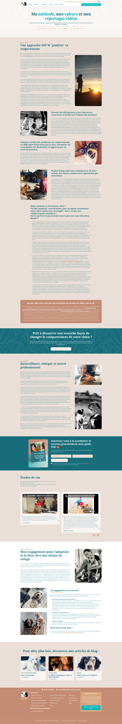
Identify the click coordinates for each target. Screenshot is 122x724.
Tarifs (51, 4)
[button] (37, 5)
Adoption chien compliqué (38, 705)
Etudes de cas (53, 703)
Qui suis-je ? (72, 695)
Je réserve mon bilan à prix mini (61, 349)
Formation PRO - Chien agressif (58, 695)
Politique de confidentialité (69, 720)
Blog (56, 4)
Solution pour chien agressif (38, 700)
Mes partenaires (73, 700)
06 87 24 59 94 (49, 689)
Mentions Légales (82, 720)
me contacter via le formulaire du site (73, 632)
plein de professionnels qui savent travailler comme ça (75, 311)
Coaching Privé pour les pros (57, 697)
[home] (23, 4)
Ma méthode (42, 28)
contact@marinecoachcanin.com (69, 689)
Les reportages (65, 28)
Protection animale (55, 700)
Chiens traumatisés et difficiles (39, 703)
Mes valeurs (53, 28)
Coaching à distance (36, 695)
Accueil (30, 4)
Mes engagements (78, 28)
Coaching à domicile (36, 697)
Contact (61, 4)
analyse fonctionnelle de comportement (71, 261)
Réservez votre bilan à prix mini (91, 707)
